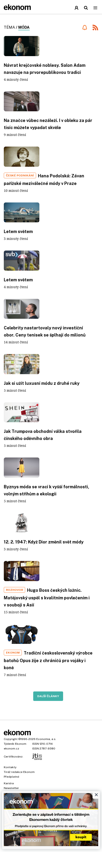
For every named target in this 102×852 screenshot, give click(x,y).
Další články (48, 696)
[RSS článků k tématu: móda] (95, 28)
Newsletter (11, 788)
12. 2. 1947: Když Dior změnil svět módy (43, 541)
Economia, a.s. (46, 739)
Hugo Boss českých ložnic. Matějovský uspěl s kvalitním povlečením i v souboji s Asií (47, 597)
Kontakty (10, 767)
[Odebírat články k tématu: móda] (84, 27)
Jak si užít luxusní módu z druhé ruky (41, 383)
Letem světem (18, 231)
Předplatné (11, 776)
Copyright (11, 739)
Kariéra (9, 783)
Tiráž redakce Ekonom (19, 772)
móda (24, 27)
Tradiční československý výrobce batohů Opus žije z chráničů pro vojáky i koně (48, 660)
